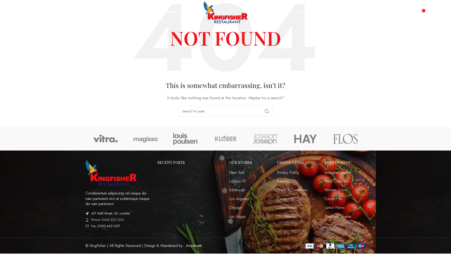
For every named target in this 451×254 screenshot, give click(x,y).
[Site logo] (225, 12)
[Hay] (305, 139)
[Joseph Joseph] (265, 139)
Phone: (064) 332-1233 (107, 219)
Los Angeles (239, 199)
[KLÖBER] (225, 139)
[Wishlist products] (26, 12)
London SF (237, 181)
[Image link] (111, 172)
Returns (283, 181)
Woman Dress (336, 190)
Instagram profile (338, 172)
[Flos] (345, 139)
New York (237, 172)
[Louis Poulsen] (186, 139)
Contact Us (285, 199)
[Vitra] (105, 139)
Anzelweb (194, 245)
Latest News (287, 207)
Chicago (235, 207)
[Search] (17, 12)
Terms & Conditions (292, 190)
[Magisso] (145, 139)
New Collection (337, 181)
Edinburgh (237, 190)
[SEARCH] (267, 111)
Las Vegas (237, 216)
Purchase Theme (338, 216)
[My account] (411, 12)
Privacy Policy (288, 172)
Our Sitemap (287, 216)
